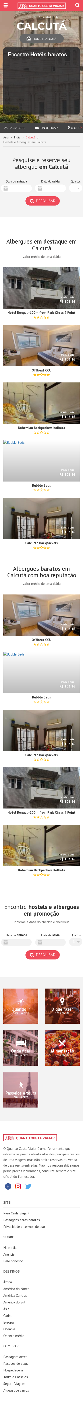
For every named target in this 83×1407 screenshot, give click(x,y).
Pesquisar (45, 201)
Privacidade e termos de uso (24, 1226)
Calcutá (30, 137)
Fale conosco (13, 1261)
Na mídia (10, 1247)
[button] (75, 188)
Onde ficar (49, 127)
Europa (8, 1322)
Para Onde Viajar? (16, 1213)
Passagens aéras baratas (21, 1220)
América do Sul (14, 1302)
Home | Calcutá (44, 38)
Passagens (17, 127)
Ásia (6, 137)
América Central (15, 1295)
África (7, 1282)
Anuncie (9, 1254)
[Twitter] (28, 1186)
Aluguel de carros (16, 1390)
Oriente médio (13, 1335)
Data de (16, 181)
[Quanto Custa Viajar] (41, 5)
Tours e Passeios (15, 1377)
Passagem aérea (15, 1356)
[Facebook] (8, 1186)
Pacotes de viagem (17, 1363)
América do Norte (16, 1288)
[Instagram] (18, 1186)
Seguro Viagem (14, 1383)
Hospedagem (13, 1370)
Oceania (9, 1329)
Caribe (7, 1315)
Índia (17, 137)
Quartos (76, 181)
